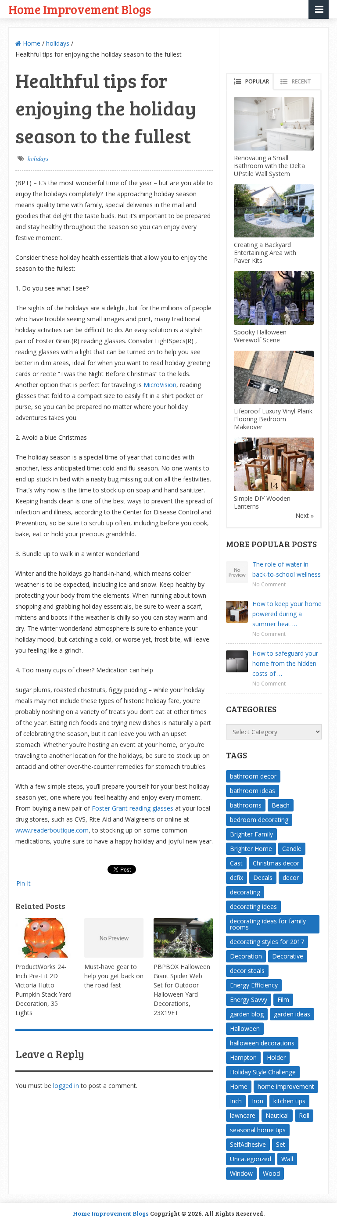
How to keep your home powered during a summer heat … (287, 613)
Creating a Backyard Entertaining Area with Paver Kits (265, 252)
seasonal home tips (258, 1130)
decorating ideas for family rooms (268, 924)
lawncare (242, 1115)
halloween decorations (262, 1043)
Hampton (243, 1057)
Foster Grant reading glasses (132, 808)
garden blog (247, 1014)
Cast (236, 863)
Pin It (23, 883)
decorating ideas (253, 906)
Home (30, 43)
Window (241, 1173)
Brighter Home (251, 848)
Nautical (277, 1115)
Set (280, 1144)
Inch (236, 1101)
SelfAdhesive (248, 1144)
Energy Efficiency (254, 985)
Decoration (246, 956)
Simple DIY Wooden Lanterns (262, 502)
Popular (257, 81)
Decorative (287, 956)
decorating (245, 892)
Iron (257, 1101)
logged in (66, 1085)
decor (291, 877)
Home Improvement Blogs (79, 9)
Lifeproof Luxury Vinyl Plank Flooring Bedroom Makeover (273, 419)
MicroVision (159, 384)
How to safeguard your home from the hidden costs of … (285, 663)
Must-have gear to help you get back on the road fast (113, 975)
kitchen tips (289, 1101)
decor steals (247, 970)
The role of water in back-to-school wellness (286, 569)
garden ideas (292, 1014)
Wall (287, 1159)
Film (283, 999)
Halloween (245, 1028)
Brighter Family (251, 834)
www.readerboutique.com (52, 830)
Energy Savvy (248, 999)
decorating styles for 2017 (267, 941)
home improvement (286, 1086)
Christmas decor (276, 863)
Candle (291, 848)
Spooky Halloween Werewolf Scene (260, 336)
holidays (57, 43)
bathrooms (246, 805)
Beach (281, 805)
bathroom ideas (252, 790)
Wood (271, 1173)
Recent (301, 81)
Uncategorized (250, 1159)
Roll (304, 1115)
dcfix (236, 877)
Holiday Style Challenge (263, 1072)
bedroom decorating (259, 819)
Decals (262, 877)
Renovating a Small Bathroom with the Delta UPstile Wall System (269, 166)
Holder (276, 1057)
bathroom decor (253, 776)
